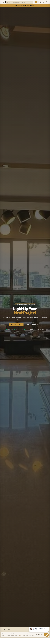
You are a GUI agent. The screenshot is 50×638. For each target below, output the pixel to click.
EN (35, 2)
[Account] (46, 2)
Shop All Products (15, 324)
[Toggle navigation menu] (3, 2)
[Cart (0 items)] (43, 2)
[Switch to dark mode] (41, 2)
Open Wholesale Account (32, 324)
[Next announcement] (46, 5)
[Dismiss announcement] (48, 5)
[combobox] (19, 2)
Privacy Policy (20, 635)
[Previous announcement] (2, 5)
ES (38, 2)
